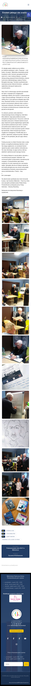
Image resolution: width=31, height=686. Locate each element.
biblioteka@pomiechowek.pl (18, 625)
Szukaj (26, 664)
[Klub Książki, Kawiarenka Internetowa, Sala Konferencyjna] (5, 4)
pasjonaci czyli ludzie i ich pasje (11, 539)
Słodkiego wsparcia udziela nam (13, 594)
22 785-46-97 (17, 624)
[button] (29, 14)
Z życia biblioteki (10, 533)
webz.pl (8, 675)
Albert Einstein (10, 536)
